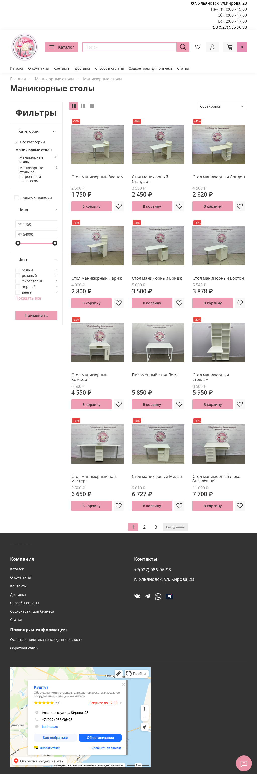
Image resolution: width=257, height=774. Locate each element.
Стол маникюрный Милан (157, 476)
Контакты (62, 68)
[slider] (18, 243)
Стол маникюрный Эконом (97, 177)
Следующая (175, 527)
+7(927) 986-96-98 (152, 570)
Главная (18, 79)
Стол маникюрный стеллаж (210, 377)
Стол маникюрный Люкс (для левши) (216, 479)
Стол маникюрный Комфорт (89, 377)
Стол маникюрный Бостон (218, 278)
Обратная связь (24, 648)
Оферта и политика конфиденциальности (46, 639)
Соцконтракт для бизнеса (150, 68)
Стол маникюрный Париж (96, 278)
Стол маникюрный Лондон (218, 177)
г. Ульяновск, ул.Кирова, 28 (220, 3)
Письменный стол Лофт (155, 375)
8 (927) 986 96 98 (231, 27)
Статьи (183, 68)
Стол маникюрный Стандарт (150, 179)
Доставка (83, 68)
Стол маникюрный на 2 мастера (94, 479)
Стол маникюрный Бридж (157, 278)
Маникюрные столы (54, 79)
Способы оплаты (109, 68)
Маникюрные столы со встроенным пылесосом (31, 174)
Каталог (66, 47)
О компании (38, 68)
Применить (36, 315)
